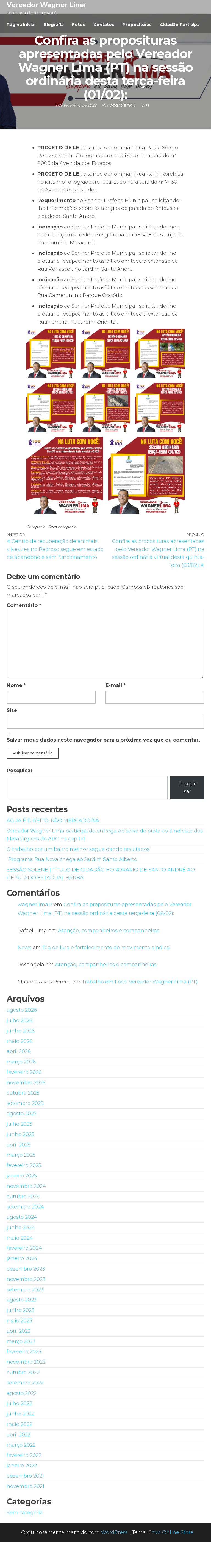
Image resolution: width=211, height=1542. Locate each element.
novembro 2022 (26, 1362)
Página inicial (21, 24)
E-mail (116, 685)
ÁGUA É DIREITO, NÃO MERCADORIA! (53, 820)
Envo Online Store (170, 1532)
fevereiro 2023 (24, 1352)
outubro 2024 (23, 1197)
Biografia (54, 24)
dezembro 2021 (25, 1476)
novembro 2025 (26, 1083)
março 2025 (21, 1155)
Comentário (24, 605)
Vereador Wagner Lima (46, 5)
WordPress (114, 1532)
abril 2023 (18, 1331)
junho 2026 (21, 1031)
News (24, 948)
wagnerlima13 (35, 905)
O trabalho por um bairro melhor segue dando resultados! (78, 849)
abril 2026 (19, 1051)
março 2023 (21, 1341)
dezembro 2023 (26, 1269)
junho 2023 (20, 1310)
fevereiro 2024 (24, 1248)
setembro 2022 (25, 1383)
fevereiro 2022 (24, 1455)
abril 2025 (18, 1145)
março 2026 (21, 1062)
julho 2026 (19, 1020)
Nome (16, 685)
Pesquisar (20, 771)
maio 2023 (19, 1321)
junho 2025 (20, 1134)
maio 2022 (19, 1424)
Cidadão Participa (180, 24)
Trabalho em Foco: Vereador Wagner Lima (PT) (140, 982)
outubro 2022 (23, 1372)
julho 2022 (19, 1403)
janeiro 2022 (22, 1466)
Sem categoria (62, 526)
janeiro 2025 (22, 1176)
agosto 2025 (22, 1114)
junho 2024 (21, 1228)
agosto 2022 (22, 1393)
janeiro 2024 (22, 1258)
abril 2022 (18, 1435)
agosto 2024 (22, 1217)
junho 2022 (20, 1414)
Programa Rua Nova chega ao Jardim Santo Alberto (72, 859)
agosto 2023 (22, 1300)
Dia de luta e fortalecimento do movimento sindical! (107, 948)
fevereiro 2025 (24, 1165)
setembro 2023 (25, 1290)
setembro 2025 (25, 1103)
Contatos (103, 24)
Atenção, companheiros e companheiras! (109, 931)
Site (12, 710)
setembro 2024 (25, 1207)
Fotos (78, 24)
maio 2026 (19, 1041)
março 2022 (21, 1445)
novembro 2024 (26, 1186)
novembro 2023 (26, 1279)
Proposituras (137, 24)
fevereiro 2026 (24, 1072)
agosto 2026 (22, 1010)
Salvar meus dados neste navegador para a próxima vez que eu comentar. (103, 740)
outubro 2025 (23, 1093)
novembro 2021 (25, 1486)
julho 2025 (19, 1124)
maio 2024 (20, 1238)
